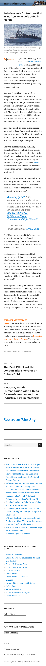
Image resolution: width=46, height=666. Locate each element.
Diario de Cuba (12, 573)
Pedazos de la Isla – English (18, 592)
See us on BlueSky (20, 419)
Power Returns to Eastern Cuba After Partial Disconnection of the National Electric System (22, 477)
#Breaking (12, 197)
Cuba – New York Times (16, 567)
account (36, 162)
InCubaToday (12, 586)
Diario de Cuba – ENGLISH (17, 577)
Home (6, 643)
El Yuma (9, 580)
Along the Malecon (14, 555)
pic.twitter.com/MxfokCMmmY (22, 219)
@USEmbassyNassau (17, 216)
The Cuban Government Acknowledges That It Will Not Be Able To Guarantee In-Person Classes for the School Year (23, 467)
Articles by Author (12, 649)
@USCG (21, 197)
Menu (38, 3)
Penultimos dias (13, 596)
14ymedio (7, 351)
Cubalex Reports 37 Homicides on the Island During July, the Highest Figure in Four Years (24, 511)
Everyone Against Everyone (18, 534)
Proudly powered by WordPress (29, 662)
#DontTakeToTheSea (17, 213)
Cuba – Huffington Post (16, 564)
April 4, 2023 (32, 228)
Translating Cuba (15, 3)
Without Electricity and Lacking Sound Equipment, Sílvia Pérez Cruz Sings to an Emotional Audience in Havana (24, 521)
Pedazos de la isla (13, 589)
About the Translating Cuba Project (19, 654)
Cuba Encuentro (13, 570)
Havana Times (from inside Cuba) (20, 583)
